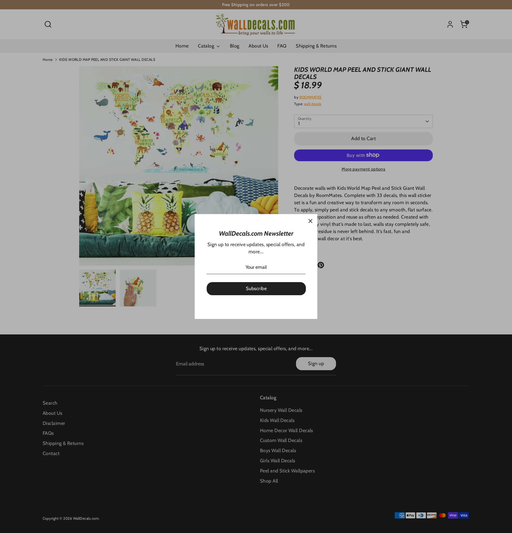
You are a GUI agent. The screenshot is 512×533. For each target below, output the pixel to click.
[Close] (310, 221)
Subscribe (256, 288)
